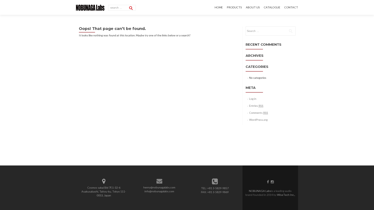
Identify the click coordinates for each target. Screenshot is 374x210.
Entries (256, 105)
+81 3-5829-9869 (218, 192)
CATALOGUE (272, 7)
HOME (219, 7)
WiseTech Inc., (285, 194)
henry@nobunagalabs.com (159, 187)
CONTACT (291, 7)
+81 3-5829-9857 (218, 188)
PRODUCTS (234, 7)
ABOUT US (253, 7)
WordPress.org (258, 119)
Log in (252, 98)
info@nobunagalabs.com (159, 191)
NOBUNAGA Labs (260, 190)
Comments (258, 112)
